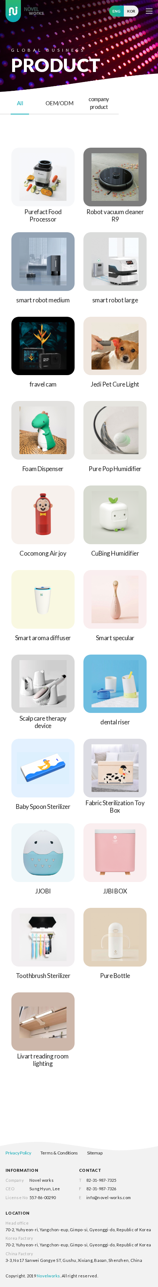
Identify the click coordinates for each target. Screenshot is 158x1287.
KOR (131, 11)
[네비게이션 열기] (149, 11)
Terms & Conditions (59, 1153)
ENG (116, 11)
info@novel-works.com (108, 1197)
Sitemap (94, 1153)
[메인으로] (25, 11)
